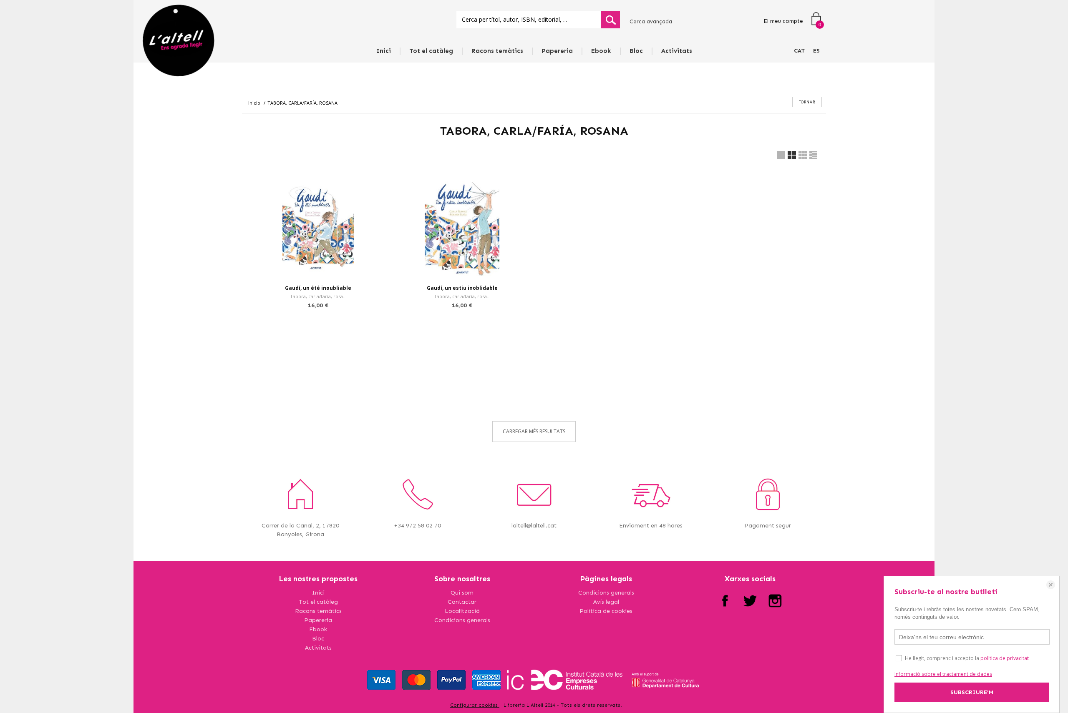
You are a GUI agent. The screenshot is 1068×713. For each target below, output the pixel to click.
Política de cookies (605, 611)
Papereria (557, 51)
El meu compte (783, 21)
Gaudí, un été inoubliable (318, 287)
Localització (462, 611)
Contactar (462, 601)
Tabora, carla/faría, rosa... (318, 296)
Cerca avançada (651, 21)
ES (816, 50)
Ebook (601, 51)
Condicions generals (462, 620)
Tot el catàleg (431, 51)
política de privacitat (1004, 658)
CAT (799, 50)
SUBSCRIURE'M (971, 692)
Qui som (462, 592)
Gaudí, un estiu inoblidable (462, 287)
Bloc (636, 51)
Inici (383, 51)
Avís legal (606, 601)
